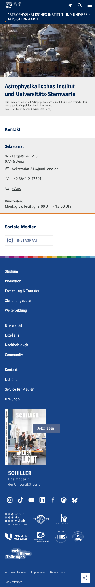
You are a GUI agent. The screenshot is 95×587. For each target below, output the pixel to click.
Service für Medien (19, 389)
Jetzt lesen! (46, 428)
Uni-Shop (12, 399)
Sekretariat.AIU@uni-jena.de (35, 169)
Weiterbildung (16, 310)
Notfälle (11, 379)
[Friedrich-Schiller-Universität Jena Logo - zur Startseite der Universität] (13, 5)
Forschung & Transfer (22, 290)
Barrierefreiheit (14, 582)
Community (14, 354)
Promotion (13, 281)
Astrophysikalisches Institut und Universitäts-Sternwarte (49, 16)
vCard (16, 188)
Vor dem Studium (15, 572)
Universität (13, 325)
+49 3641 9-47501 (27, 179)
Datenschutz (57, 572)
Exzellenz (12, 335)
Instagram (27, 240)
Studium (11, 271)
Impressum (38, 572)
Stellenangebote (18, 300)
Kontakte (12, 369)
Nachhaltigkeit (16, 345)
